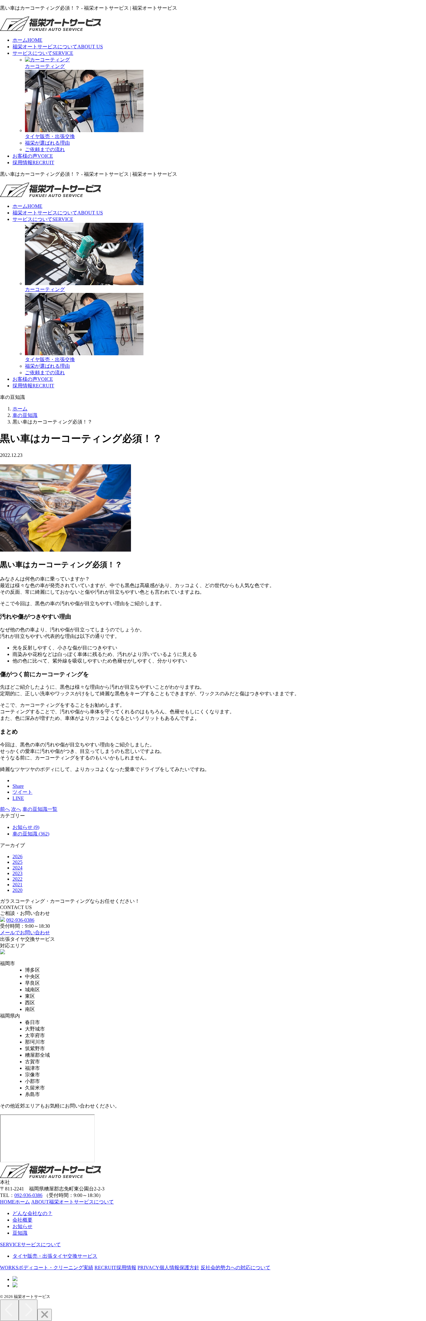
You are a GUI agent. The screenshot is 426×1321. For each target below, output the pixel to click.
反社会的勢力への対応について (235, 1267)
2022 (17, 879)
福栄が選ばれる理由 (47, 143)
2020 (17, 890)
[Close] (44, 1315)
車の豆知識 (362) (30, 833)
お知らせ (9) (25, 827)
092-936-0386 (20, 920)
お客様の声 (32, 156)
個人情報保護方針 (168, 1267)
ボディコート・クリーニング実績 (46, 1267)
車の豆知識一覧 (39, 809)
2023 (17, 873)
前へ (5, 809)
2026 (17, 856)
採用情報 (33, 162)
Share (18, 786)
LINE (18, 798)
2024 (17, 867)
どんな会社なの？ (32, 1213)
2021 (17, 884)
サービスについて (42, 53)
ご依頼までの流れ (45, 149)
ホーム (27, 40)
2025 (17, 862)
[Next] (28, 1310)
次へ (16, 809)
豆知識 (19, 1233)
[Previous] (9, 1310)
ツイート (22, 792)
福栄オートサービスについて (57, 46)
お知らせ (22, 1226)
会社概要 (22, 1220)
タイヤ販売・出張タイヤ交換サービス (54, 1256)
